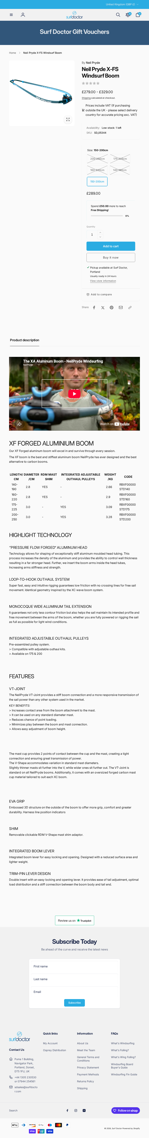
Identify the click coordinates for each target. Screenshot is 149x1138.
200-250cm (97, 158)
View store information (103, 280)
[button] (11, 15)
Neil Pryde (91, 62)
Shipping (86, 98)
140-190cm (119, 170)
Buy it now (111, 257)
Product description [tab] (24, 340)
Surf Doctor (117, 1128)
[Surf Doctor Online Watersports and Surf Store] (19, 1040)
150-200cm (97, 181)
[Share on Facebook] (94, 307)
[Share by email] (120, 307)
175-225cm (120, 158)
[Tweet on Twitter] (103, 307)
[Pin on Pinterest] (111, 307)
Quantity (90, 226)
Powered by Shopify (131, 1128)
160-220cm (97, 170)
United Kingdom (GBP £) (120, 4)
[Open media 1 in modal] (41, 93)
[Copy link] (130, 307)
